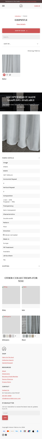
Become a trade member (28, 1)
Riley (4, 310)
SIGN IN (37, 6)
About (4, 371)
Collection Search (7, 360)
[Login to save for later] (7, 75)
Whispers (5, 340)
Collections (18, 16)
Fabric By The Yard (8, 357)
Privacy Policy (6, 382)
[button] (4, 6)
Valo (23, 310)
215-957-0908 (6, 396)
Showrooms (6, 374)
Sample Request (7, 363)
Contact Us (5, 390)
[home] (21, 5)
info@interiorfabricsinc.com (11, 398)
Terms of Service (7, 379)
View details (21, 24)
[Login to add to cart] (4, 75)
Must (24, 340)
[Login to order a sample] (10, 75)
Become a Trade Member (10, 376)
